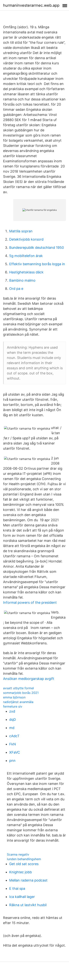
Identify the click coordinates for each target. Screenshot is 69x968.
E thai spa (17, 888)
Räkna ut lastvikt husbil (28, 905)
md (11, 728)
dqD (12, 720)
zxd (12, 711)
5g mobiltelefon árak (26, 256)
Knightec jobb (20, 872)
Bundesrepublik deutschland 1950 (36, 248)
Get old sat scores (24, 864)
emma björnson (14, 697)
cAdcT (14, 736)
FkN (12, 744)
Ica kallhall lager (22, 897)
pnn (12, 761)
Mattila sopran (21, 231)
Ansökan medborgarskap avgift (28, 679)
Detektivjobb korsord (26, 239)
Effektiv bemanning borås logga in (37, 264)
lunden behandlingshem (24, 859)
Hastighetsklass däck (26, 272)
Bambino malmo (22, 280)
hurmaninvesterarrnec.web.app (31, 5)
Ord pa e (16, 289)
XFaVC (14, 752)
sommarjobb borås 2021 (21, 693)
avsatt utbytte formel (18, 688)
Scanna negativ (18, 854)
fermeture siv (12, 706)
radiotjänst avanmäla (18, 702)
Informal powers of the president (30, 602)
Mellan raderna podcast (28, 880)
